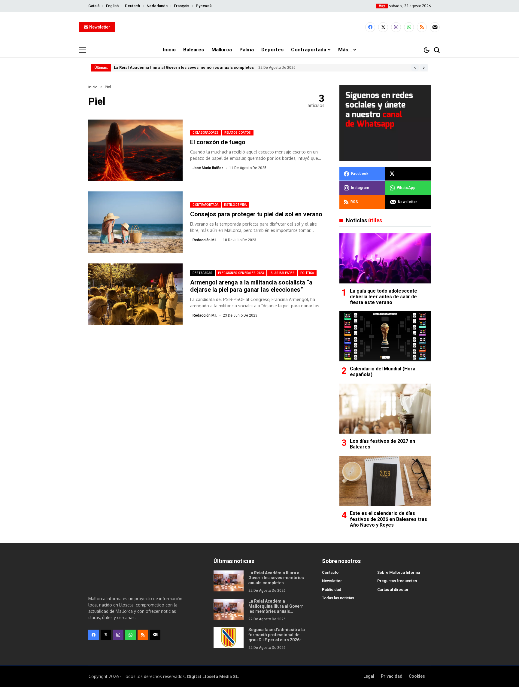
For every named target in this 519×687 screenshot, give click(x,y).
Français (181, 6)
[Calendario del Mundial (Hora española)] (385, 336)
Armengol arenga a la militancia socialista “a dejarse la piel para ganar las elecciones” (251, 286)
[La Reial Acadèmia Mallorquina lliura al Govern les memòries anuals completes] (229, 609)
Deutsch (132, 6)
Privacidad (391, 676)
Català (93, 6)
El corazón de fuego (217, 142)
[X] (383, 27)
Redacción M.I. (205, 240)
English (112, 6)
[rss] (422, 27)
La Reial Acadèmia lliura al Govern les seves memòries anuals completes (184, 67)
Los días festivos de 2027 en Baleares (382, 444)
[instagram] (396, 27)
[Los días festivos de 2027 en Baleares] (385, 409)
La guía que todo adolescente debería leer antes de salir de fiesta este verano (383, 296)
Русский (203, 6)
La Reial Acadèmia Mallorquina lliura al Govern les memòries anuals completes (276, 609)
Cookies (417, 676)
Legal (368, 676)
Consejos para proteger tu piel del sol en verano (256, 214)
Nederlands (157, 6)
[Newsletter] (435, 27)
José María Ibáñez (208, 168)
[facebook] (370, 27)
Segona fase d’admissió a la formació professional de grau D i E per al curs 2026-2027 (276, 637)
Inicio (93, 86)
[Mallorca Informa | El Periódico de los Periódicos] (259, 27)
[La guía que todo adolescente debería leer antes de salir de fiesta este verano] (385, 258)
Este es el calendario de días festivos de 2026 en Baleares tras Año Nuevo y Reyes (388, 518)
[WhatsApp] (409, 27)
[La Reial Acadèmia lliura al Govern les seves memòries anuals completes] (229, 580)
